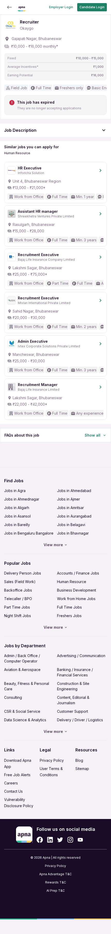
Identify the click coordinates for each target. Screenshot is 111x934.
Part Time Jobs (17, 607)
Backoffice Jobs (18, 590)
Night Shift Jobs (17, 615)
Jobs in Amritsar (70, 507)
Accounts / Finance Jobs (78, 573)
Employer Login (61, 7)
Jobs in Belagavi (71, 524)
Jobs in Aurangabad (74, 516)
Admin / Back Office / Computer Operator (22, 658)
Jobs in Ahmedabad (74, 490)
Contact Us (13, 791)
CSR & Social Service (22, 711)
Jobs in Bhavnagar (73, 533)
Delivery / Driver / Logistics (80, 720)
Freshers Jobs (69, 615)
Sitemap (82, 768)
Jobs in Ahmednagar (21, 499)
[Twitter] (60, 839)
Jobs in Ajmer (68, 499)
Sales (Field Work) (20, 581)
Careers (11, 783)
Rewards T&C (55, 882)
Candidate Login (92, 7)
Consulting (13, 697)
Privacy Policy (52, 760)
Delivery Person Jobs (22, 573)
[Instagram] (70, 840)
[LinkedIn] (50, 840)
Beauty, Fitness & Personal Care (26, 686)
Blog (79, 760)
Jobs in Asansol (17, 516)
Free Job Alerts (17, 775)
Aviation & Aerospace (22, 669)
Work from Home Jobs (76, 598)
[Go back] (9, 7)
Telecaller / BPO (18, 598)
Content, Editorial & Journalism (73, 700)
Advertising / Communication (81, 655)
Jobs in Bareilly (17, 524)
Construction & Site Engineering (73, 686)
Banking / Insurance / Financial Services (75, 672)
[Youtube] (80, 840)
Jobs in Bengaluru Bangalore (28, 533)
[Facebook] (40, 840)
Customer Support (72, 711)
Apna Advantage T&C (55, 874)
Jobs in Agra (15, 490)
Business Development (76, 590)
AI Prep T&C (55, 890)
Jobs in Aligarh (16, 507)
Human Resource (71, 581)
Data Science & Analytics (25, 720)
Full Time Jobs (69, 607)
